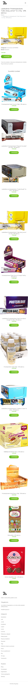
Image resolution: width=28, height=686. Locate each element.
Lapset (2, 626)
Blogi (2, 666)
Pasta (2, 648)
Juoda (2, 621)
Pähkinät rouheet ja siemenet (7, 646)
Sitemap (3, 676)
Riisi (2, 653)
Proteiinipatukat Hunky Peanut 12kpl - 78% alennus (14, 493)
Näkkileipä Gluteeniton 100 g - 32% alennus (14, 451)
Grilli (2, 619)
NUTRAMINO (15, 47)
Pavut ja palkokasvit (5, 651)
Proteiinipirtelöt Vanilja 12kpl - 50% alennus (14, 367)
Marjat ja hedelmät (5, 638)
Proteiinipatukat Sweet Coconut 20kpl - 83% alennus (14, 104)
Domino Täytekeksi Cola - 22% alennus (14, 577)
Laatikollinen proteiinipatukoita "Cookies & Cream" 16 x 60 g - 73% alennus (14, 409)
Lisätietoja (6, 56)
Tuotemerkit (9, 47)
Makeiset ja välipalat (5, 634)
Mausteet (3, 641)
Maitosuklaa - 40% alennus (14, 535)
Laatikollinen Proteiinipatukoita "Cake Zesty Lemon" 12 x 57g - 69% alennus (14, 233)
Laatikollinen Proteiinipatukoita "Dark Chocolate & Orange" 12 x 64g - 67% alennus (14, 319)
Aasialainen (3, 617)
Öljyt (2, 643)
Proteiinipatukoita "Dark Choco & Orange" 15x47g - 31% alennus (14, 276)
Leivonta (3, 631)
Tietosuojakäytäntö (5, 674)
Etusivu (2, 15)
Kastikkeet (3, 624)
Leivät (2, 629)
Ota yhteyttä (4, 669)
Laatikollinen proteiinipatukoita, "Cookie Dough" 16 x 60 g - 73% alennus (14, 190)
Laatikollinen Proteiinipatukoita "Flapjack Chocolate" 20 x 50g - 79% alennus (14, 146)
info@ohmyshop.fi (5, 609)
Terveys (3, 655)
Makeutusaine (4, 636)
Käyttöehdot (4, 671)
